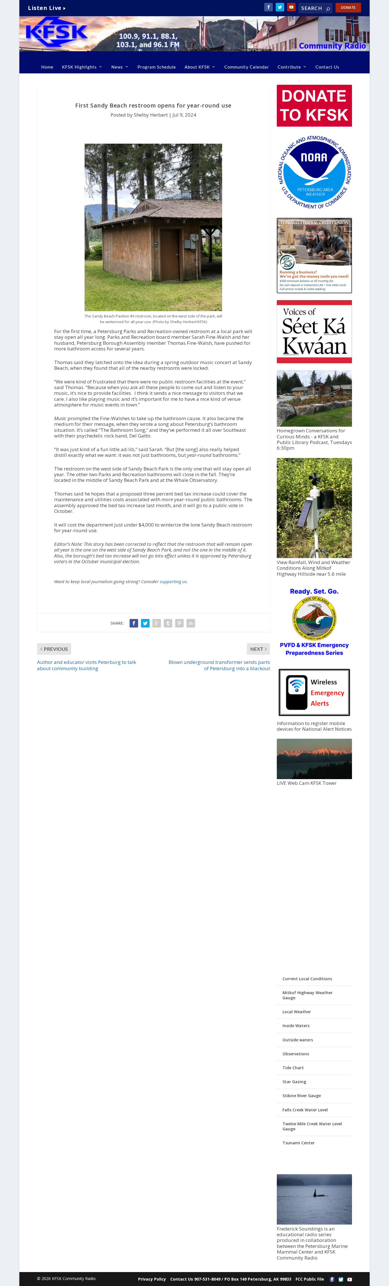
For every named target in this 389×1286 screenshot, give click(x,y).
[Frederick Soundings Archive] (314, 1223)
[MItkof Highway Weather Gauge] (314, 556)
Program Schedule (157, 66)
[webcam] (314, 777)
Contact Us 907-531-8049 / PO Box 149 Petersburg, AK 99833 (230, 1279)
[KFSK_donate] (314, 125)
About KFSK (197, 66)
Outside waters (297, 1040)
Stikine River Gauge (301, 1095)
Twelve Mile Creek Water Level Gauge (312, 1126)
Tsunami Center (298, 1142)
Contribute (289, 66)
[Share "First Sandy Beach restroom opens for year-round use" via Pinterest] (179, 623)
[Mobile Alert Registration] (314, 717)
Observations (295, 1053)
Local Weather (296, 1011)
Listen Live (45, 8)
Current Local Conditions (307, 978)
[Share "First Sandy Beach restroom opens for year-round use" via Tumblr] (168, 623)
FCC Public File (310, 1279)
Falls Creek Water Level (305, 1109)
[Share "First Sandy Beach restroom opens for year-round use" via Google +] (156, 623)
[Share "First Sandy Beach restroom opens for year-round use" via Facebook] (134, 623)
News (117, 66)
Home (47, 66)
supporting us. (174, 581)
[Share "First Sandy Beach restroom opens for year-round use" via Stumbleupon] (190, 623)
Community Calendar (246, 66)
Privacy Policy (152, 1279)
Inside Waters (296, 1025)
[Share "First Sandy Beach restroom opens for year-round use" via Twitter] (145, 623)
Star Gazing (294, 1081)
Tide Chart (293, 1067)
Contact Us (327, 66)
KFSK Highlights (79, 66)
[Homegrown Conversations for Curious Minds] (314, 425)
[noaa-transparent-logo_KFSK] (314, 208)
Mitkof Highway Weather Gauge (307, 995)
